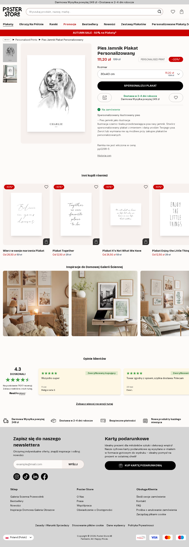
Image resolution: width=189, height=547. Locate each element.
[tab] (173, 12)
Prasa (80, 501)
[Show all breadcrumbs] (7, 40)
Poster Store (103, 536)
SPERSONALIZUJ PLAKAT (140, 85)
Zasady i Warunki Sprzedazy (52, 525)
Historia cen (104, 155)
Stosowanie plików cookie (88, 525)
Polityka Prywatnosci (141, 525)
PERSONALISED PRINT (153, 59)
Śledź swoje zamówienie (151, 496)
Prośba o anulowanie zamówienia (156, 510)
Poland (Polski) (18, 537)
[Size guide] (104, 97)
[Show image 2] (10, 74)
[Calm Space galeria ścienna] (104, 303)
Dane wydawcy (116, 525)
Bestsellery (16, 501)
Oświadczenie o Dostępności (94, 510)
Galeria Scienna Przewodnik (27, 496)
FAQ (138, 505)
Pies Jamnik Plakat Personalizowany (62, 39)
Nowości (15, 505)
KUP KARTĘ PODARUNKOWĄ (143, 465)
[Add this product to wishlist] (176, 97)
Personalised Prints (26, 39)
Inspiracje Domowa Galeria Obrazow (32, 510)
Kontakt (141, 501)
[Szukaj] (160, 11)
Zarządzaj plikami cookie (151, 514)
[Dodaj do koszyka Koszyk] (46, 241)
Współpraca (84, 505)
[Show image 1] (10, 53)
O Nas (80, 496)
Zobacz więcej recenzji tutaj (94, 403)
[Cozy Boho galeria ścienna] (36, 303)
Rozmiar (102, 67)
